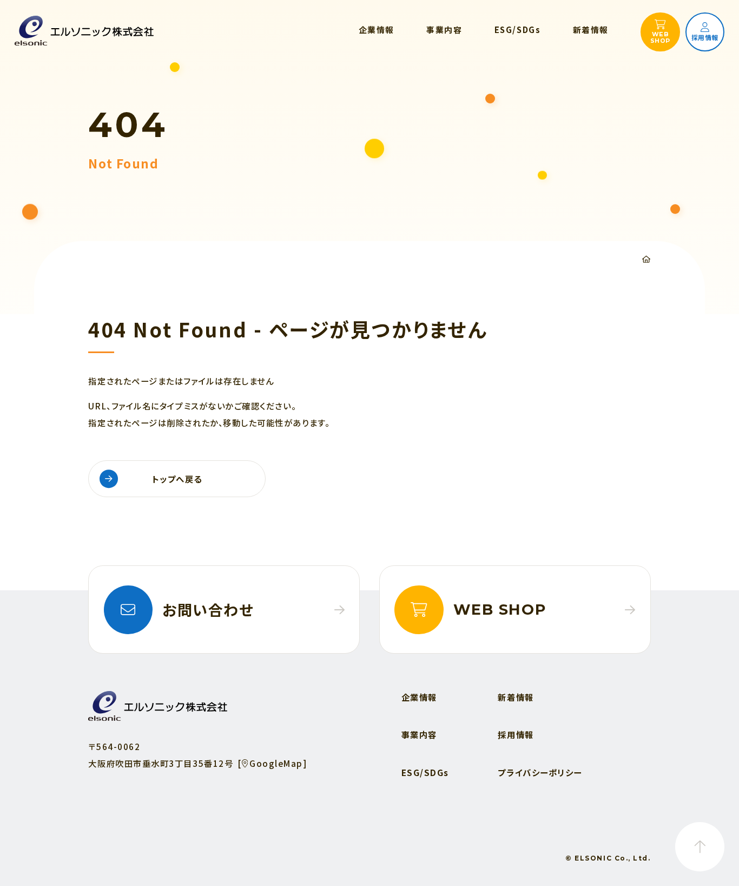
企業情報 (419, 697)
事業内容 (419, 734)
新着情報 (515, 697)
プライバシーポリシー (540, 772)
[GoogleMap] (272, 763)
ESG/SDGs (425, 772)
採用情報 (515, 734)
